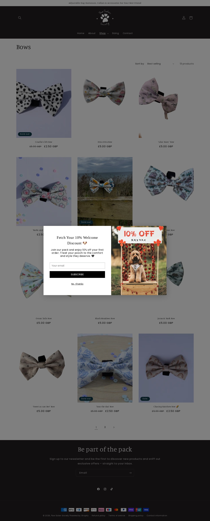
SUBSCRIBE (77, 274)
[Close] (162, 231)
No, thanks (77, 283)
